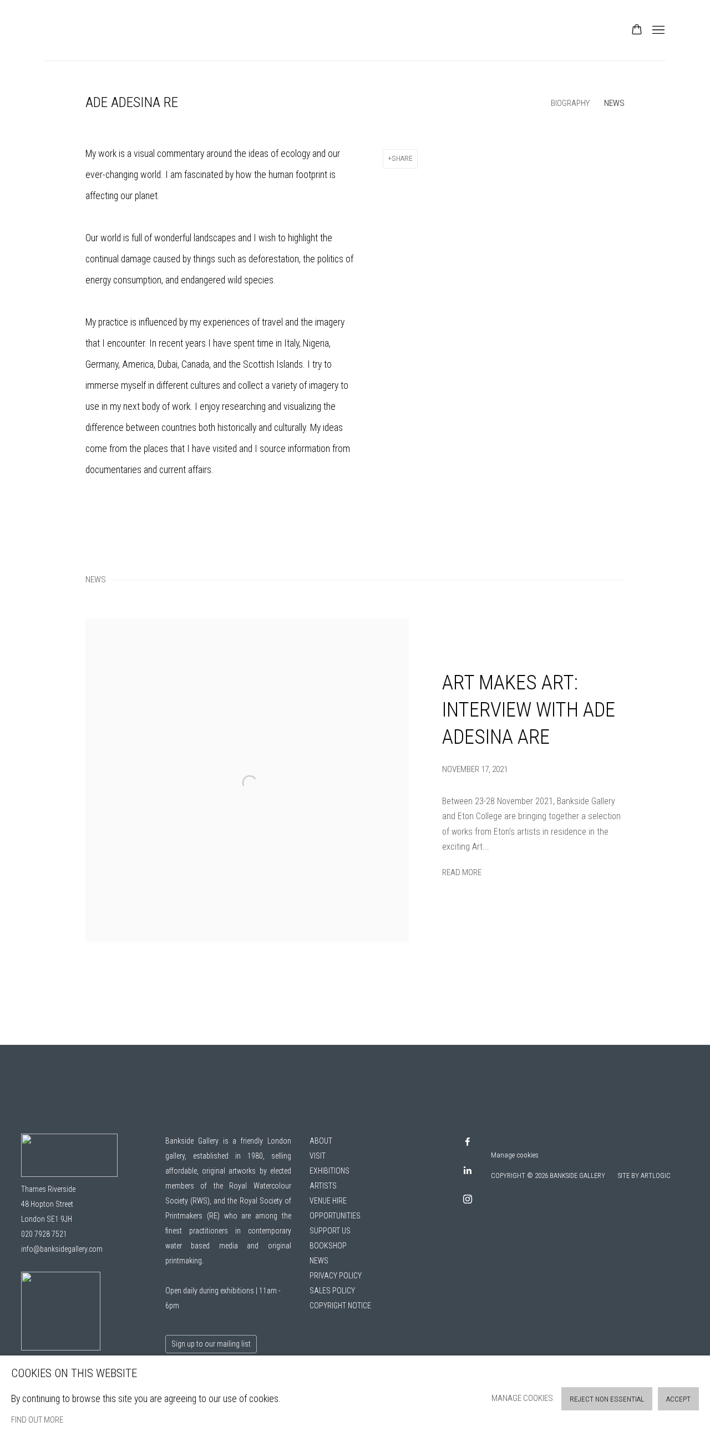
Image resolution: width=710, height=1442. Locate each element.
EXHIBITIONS (329, 1170)
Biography (570, 103)
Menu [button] (657, 30)
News (614, 103)
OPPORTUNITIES (335, 1215)
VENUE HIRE (328, 1200)
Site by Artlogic (644, 1176)
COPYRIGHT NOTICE (340, 1305)
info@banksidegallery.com (62, 1249)
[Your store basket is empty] (636, 30)
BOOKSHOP (328, 1245)
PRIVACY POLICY (336, 1275)
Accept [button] (678, 1399)
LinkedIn (467, 1171)
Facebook (467, 1142)
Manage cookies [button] (515, 1155)
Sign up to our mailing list (211, 1343)
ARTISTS (323, 1185)
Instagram (467, 1200)
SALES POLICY (332, 1290)
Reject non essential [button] (607, 1399)
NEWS (319, 1260)
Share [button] (402, 158)
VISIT (318, 1155)
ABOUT (321, 1140)
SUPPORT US (330, 1230)
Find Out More (37, 1420)
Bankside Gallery (83, 30)
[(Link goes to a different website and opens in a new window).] (60, 1347)
